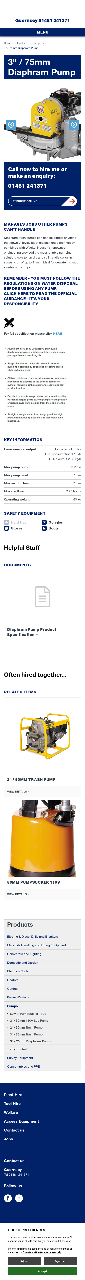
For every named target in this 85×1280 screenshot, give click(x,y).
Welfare (11, 1112)
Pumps (37, 43)
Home (7, 43)
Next (74, 125)
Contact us (14, 1130)
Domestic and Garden (22, 962)
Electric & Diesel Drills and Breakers (32, 936)
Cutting (12, 988)
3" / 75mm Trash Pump (26, 1034)
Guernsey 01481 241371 (42, 20)
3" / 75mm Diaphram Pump (30, 1041)
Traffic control (17, 1049)
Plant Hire (13, 1094)
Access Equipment (21, 1121)
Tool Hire (22, 43)
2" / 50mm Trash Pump (26, 1027)
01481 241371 (27, 185)
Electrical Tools (18, 971)
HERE (23, 293)
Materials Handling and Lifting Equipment (36, 945)
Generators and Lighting (24, 954)
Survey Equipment (20, 1058)
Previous (11, 125)
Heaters (12, 980)
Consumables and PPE (23, 1066)
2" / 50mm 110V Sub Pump (29, 1020)
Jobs (8, 1138)
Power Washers (18, 997)
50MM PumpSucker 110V (28, 1013)
